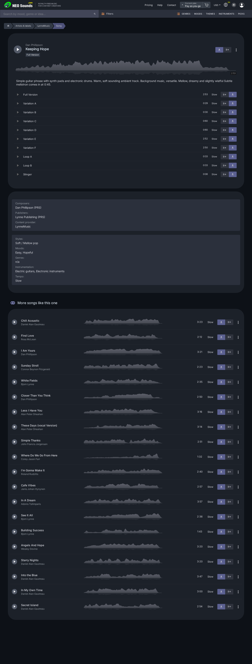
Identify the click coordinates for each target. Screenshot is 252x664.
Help (159, 5)
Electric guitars (24, 271)
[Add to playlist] (224, 95)
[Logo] (18, 5)
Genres (186, 14)
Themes (210, 14)
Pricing (149, 5)
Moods (198, 14)
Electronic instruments (50, 271)
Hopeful (28, 252)
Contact (171, 5)
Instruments (226, 14)
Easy (18, 252)
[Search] (95, 14)
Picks (241, 14)
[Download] (233, 95)
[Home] (7, 26)
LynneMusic (23, 226)
